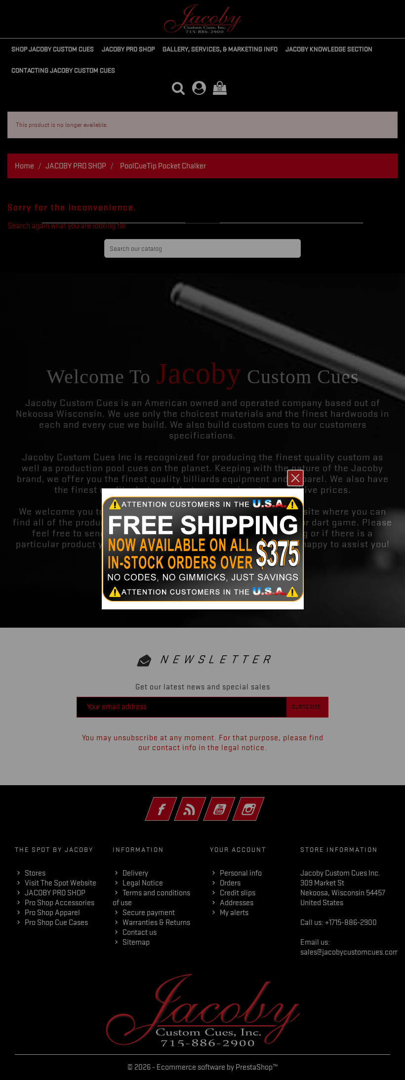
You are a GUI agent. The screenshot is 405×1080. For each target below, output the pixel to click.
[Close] (295, 478)
